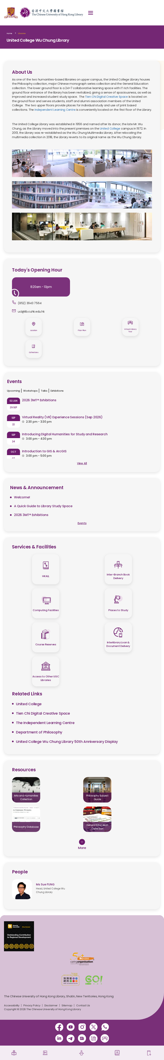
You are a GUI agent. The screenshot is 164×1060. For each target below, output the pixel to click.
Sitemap (67, 1005)
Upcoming (13, 390)
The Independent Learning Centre (45, 722)
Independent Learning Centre (55, 110)
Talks (44, 390)
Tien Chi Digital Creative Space (106, 97)
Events (82, 523)
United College (110, 129)
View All (82, 463)
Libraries (22, 33)
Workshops (30, 390)
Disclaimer (51, 1005)
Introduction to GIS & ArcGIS (44, 451)
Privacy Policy (31, 1005)
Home (9, 33)
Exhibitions (57, 390)
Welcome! (22, 497)
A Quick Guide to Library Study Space (43, 506)
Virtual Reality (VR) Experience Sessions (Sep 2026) (62, 417)
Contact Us (83, 1005)
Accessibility (11, 1005)
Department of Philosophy (39, 732)
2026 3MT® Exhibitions (39, 400)
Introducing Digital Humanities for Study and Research (64, 434)
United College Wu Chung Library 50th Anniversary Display (67, 741)
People (20, 872)
